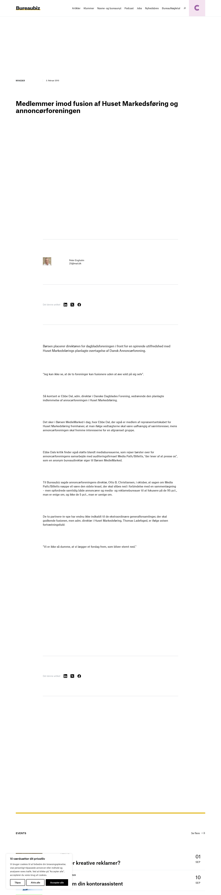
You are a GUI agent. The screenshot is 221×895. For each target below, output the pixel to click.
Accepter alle (57, 882)
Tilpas (18, 882)
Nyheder (20, 80)
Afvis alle (35, 882)
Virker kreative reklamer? (90, 862)
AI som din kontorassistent (91, 883)
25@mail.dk (75, 263)
